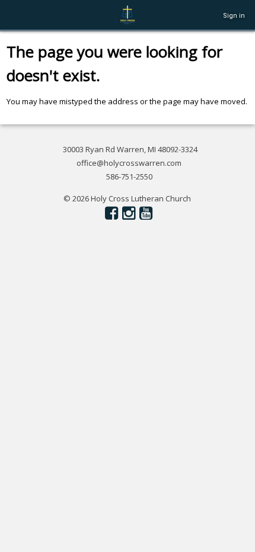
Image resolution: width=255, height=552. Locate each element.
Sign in (234, 16)
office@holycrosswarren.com (128, 163)
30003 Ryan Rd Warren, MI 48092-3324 (130, 149)
